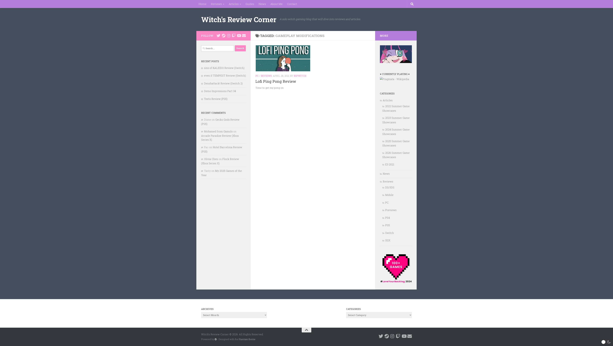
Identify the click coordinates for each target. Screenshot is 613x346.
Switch (389, 232)
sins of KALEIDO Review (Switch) (224, 68)
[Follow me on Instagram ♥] (229, 35)
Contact (292, 4)
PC (257, 75)
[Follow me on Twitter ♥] (218, 35)
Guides (250, 4)
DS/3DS (389, 187)
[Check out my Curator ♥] (223, 35)
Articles (234, 4)
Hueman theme (247, 339)
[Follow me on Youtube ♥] (239, 35)
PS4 (387, 217)
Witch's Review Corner (238, 19)
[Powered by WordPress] (216, 339)
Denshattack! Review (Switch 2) (223, 83)
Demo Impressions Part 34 (220, 91)
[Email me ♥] (244, 35)
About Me (276, 4)
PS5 (387, 225)
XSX (387, 240)
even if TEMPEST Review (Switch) (225, 75)
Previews (391, 210)
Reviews (216, 4)
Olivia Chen (211, 159)
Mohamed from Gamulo (218, 131)
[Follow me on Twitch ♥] (234, 35)
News (262, 4)
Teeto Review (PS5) (215, 98)
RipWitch (300, 75)
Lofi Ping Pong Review (275, 81)
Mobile (389, 195)
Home (202, 4)
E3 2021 (389, 164)
